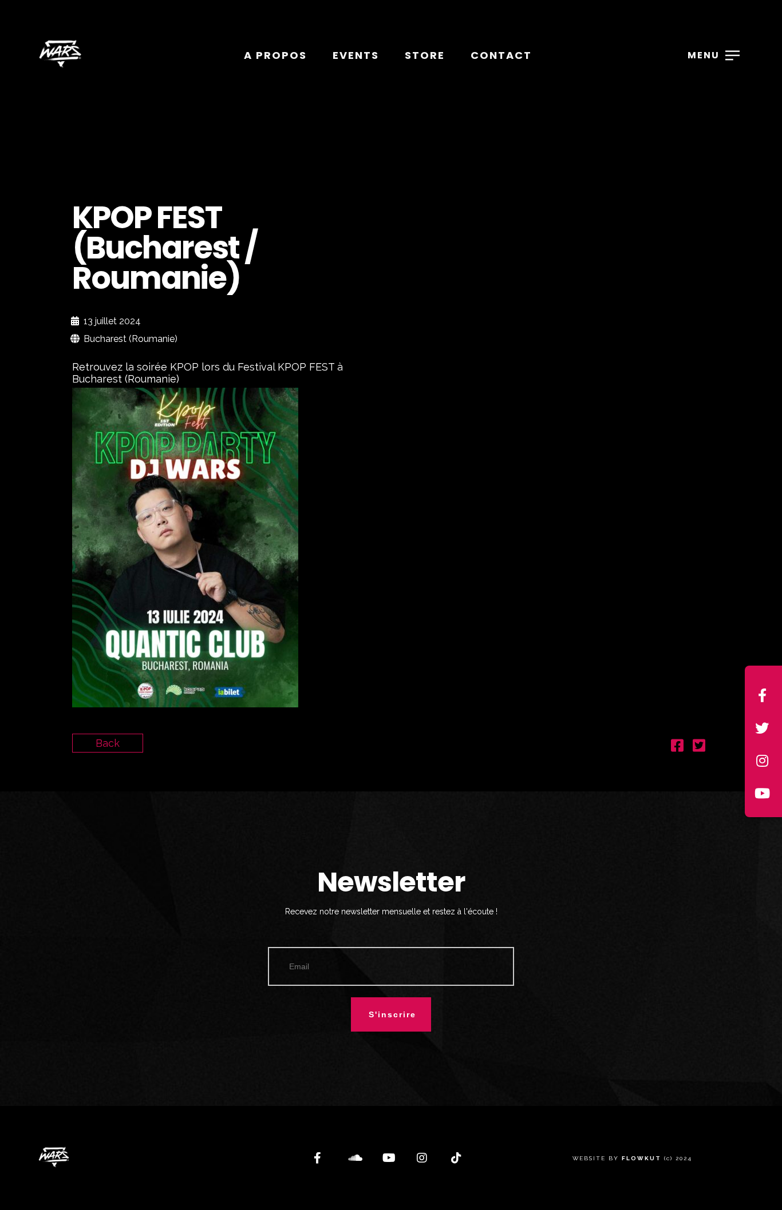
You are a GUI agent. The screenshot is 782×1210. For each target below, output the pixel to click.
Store (425, 55)
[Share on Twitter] (699, 747)
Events (356, 55)
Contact (501, 55)
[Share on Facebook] (677, 747)
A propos (275, 55)
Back (108, 743)
